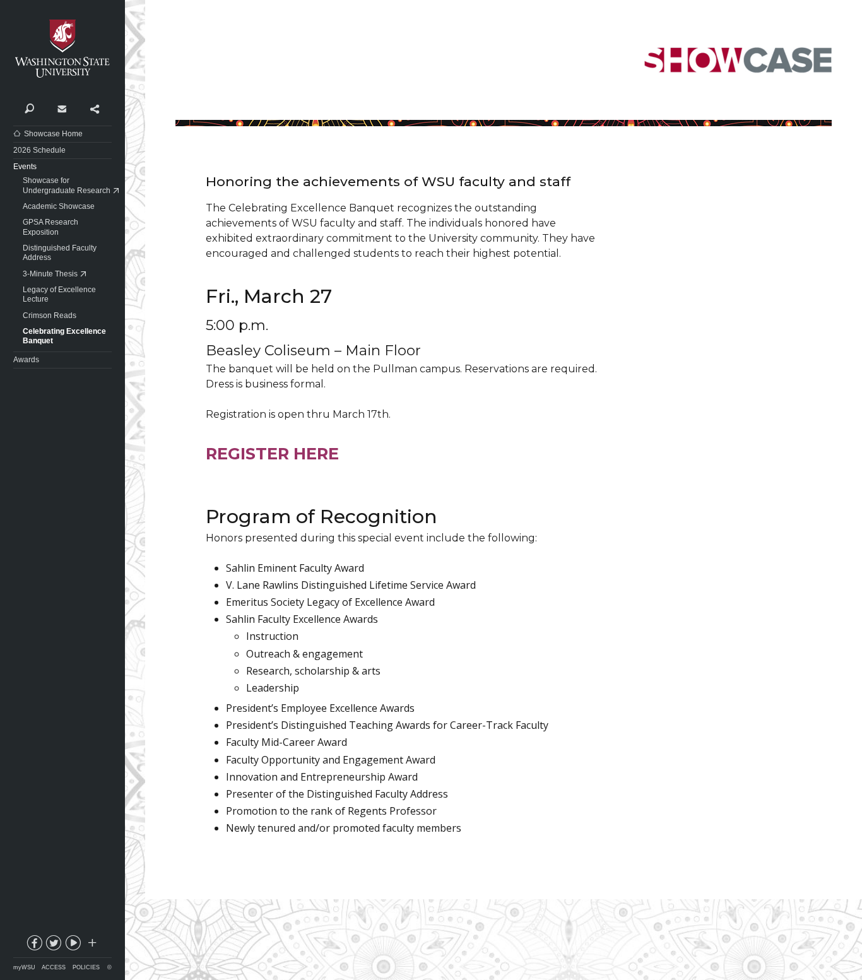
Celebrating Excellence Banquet (64, 336)
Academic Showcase (59, 206)
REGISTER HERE (272, 453)
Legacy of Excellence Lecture (59, 294)
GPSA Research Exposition (50, 227)
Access (54, 967)
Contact (61, 108)
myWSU (24, 967)
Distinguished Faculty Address (60, 253)
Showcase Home (53, 133)
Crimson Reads (49, 315)
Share (94, 108)
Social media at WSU (91, 945)
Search (29, 108)
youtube (72, 945)
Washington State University (62, 49)
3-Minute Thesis (50, 273)
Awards (26, 359)
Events (25, 166)
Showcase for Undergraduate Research (66, 185)
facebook (33, 945)
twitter (53, 945)
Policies (86, 967)
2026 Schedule (39, 150)
